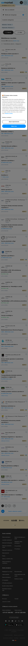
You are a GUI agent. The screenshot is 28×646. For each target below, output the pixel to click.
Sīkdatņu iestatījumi (6, 117)
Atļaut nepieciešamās (14, 121)
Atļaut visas (14, 126)
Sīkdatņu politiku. (9, 113)
